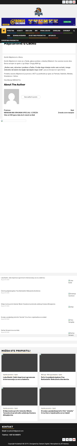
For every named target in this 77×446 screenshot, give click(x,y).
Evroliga (56, 31)
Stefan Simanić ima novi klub (10, 330)
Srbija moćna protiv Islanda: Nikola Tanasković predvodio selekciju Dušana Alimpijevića (28, 304)
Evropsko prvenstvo (10, 40)
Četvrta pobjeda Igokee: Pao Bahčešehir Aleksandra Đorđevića (20, 291)
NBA (8, 35)
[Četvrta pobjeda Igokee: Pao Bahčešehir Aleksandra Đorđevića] (72, 296)
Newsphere (54, 444)
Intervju (52, 35)
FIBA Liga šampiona (52, 374)
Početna (10, 31)
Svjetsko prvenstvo (37, 35)
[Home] (4, 30)
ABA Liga (28, 31)
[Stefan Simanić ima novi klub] (72, 336)
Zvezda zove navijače (66, 111)
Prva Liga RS (45, 31)
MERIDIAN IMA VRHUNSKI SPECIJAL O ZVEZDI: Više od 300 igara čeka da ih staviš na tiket (21, 112)
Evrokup (66, 31)
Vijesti (20, 31)
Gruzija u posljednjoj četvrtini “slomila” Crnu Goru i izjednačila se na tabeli (23, 317)
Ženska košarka (19, 35)
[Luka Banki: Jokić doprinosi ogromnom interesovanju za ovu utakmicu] (72, 283)
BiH (36, 31)
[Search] (74, 31)
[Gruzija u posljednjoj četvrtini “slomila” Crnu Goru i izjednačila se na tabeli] (72, 323)
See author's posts (30, 97)
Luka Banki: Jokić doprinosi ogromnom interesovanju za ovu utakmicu (23, 278)
